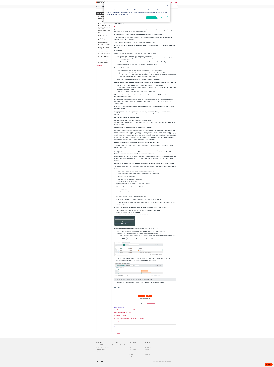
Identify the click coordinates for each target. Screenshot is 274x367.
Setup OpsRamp (102, 35)
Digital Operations (100, 352)
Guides (130, 356)
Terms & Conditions (164, 363)
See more (99, 65)
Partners (147, 354)
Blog (130, 347)
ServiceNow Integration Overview (104, 48)
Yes (141, 295)
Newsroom (148, 352)
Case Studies (132, 349)
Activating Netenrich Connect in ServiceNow (104, 52)
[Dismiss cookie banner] (167, 5)
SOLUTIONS (99, 342)
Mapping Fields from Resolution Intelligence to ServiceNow (129, 318)
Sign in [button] (175, 2)
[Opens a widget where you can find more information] (269, 364)
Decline (162, 17)
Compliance (175, 363)
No (149, 295)
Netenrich (98, 6)
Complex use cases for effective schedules (125, 310)
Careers (147, 349)
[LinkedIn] (119, 287)
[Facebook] (115, 287)
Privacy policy (156, 363)
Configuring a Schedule (120, 315)
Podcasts (131, 354)
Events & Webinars (133, 352)
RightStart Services (100, 349)
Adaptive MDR (99, 345)
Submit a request (151, 303)
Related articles (118, 27)
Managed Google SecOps (102, 347)
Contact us (148, 347)
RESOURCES (132, 342)
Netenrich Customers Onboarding (103, 57)
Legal (171, 363)
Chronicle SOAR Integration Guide (102, 38)
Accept (151, 17)
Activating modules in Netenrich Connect (103, 61)
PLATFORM (115, 342)
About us (147, 345)
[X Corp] (117, 287)
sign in (118, 333)
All (129, 345)
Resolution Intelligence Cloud (119, 345)
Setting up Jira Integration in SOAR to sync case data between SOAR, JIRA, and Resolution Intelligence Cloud (104, 28)
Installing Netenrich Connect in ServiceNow (104, 43)
